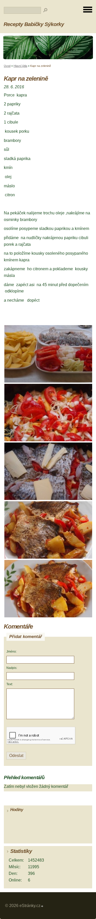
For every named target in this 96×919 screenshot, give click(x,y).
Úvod (7, 65)
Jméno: (11, 651)
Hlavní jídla (20, 65)
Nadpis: (11, 668)
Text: (9, 684)
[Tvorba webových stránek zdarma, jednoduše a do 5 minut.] (42, 906)
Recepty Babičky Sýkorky (34, 24)
